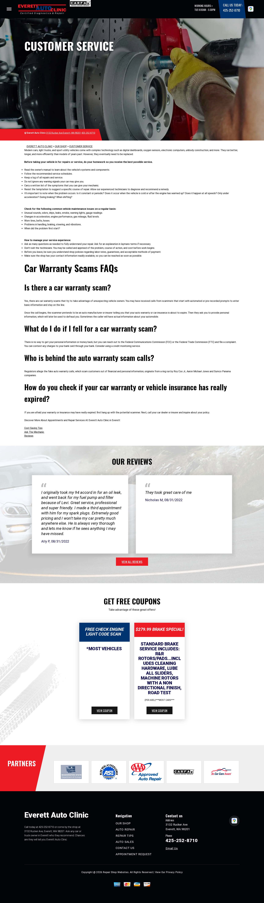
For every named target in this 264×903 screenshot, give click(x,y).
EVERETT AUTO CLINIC (39, 146)
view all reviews (132, 561)
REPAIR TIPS (124, 835)
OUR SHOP (61, 146)
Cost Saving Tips (33, 428)
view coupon (104, 710)
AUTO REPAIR (125, 829)
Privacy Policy (174, 872)
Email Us (172, 848)
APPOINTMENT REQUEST (134, 854)
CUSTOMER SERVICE (80, 146)
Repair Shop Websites (115, 872)
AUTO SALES (125, 842)
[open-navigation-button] (9, 9)
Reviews (28, 435)
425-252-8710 (231, 10)
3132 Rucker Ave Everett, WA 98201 (63, 133)
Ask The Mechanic (34, 432)
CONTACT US (125, 848)
